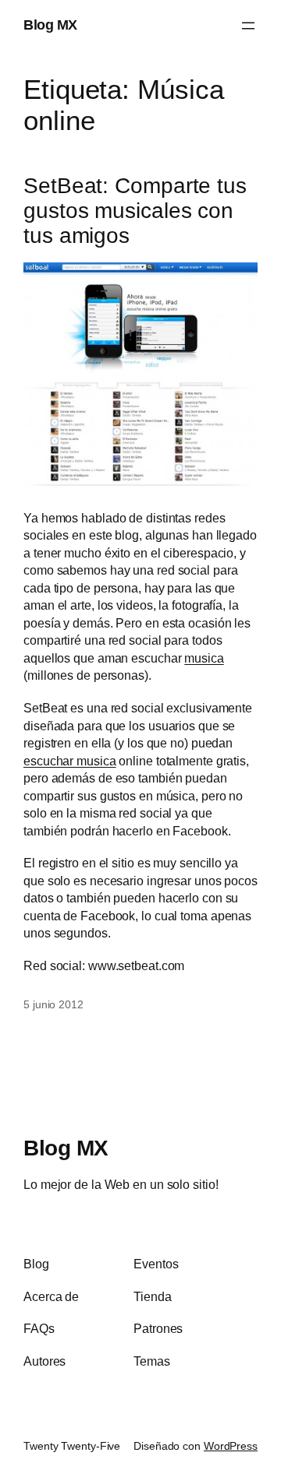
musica (203, 658)
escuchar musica (69, 761)
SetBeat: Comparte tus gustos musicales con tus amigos (135, 210)
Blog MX (50, 25)
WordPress (231, 1446)
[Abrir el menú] (248, 25)
